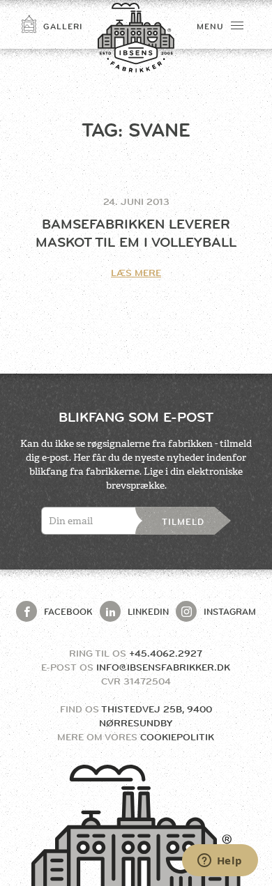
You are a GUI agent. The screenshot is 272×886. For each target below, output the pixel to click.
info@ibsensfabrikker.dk (163, 667)
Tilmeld (183, 521)
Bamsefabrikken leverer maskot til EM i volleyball (136, 233)
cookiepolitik (177, 737)
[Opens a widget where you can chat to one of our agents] (219, 861)
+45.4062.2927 (165, 653)
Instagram (230, 611)
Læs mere (136, 272)
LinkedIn (148, 611)
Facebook (68, 611)
